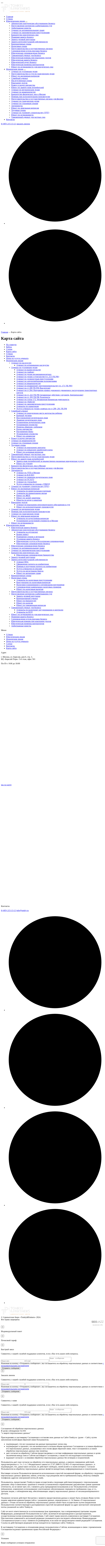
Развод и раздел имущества (23, 85)
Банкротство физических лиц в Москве (28, 94)
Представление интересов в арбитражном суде (31, 26)
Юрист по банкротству (26, 601)
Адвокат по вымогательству (28, 370)
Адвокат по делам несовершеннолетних (33, 374)
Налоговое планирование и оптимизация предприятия (40, 585)
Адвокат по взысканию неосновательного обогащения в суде (43, 505)
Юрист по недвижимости (22, 115)
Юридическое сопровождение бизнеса (28, 53)
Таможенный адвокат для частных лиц (28, 117)
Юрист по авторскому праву (28, 573)
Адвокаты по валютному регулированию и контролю (39, 610)
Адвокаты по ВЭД (24, 612)
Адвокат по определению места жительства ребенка (39, 413)
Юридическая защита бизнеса (24, 60)
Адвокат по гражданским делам (25, 101)
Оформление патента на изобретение (32, 564)
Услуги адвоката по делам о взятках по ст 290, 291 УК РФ (41, 409)
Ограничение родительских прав (30, 422)
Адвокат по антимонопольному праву (28, 30)
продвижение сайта (98, 1325)
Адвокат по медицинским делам (25, 90)
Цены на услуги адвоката (17, 358)
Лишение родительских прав (29, 420)
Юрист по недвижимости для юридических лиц (32, 67)
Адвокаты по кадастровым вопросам (32, 518)
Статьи (9, 349)
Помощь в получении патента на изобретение (36, 566)
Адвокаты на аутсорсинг (27, 532)
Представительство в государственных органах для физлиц (37, 99)
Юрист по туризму (24, 463)
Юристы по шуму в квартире (29, 500)
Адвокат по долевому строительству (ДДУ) (30, 113)
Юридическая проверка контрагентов (27, 65)
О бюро (9, 19)
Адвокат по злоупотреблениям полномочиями (36, 381)
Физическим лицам (14, 69)
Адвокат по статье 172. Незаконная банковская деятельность (42, 399)
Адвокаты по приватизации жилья (31, 493)
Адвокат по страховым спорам (24, 103)
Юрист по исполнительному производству (35, 507)
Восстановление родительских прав (32, 418)
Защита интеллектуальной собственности (29, 42)
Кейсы (9, 347)
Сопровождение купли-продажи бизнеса (29, 51)
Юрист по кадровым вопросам (29, 452)
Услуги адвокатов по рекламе (29, 569)
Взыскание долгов (19, 83)
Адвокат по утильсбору (26, 482)
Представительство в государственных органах (32, 49)
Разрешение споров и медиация (30, 537)
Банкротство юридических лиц (25, 35)
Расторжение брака (24, 431)
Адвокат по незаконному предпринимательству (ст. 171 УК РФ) (44, 386)
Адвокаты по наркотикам (27, 406)
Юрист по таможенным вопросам (31, 605)
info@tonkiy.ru (22, 910)
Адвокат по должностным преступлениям (34, 379)
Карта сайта (11, 351)
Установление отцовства (27, 434)
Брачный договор (24, 415)
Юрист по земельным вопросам (25, 108)
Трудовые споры (18, 110)
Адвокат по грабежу (25, 372)
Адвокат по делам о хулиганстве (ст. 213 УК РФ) (37, 377)
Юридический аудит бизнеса (23, 62)
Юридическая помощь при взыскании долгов (31, 58)
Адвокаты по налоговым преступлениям (34, 580)
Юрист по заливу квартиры (28, 498)
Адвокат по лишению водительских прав (34, 477)
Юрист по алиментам (25, 436)
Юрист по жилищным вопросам (25, 76)
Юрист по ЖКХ (23, 495)
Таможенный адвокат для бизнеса (26, 55)
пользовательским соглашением (15, 1389)
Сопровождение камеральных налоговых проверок (38, 587)
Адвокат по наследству (21, 363)
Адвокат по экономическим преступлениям (30, 33)
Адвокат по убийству (25, 402)
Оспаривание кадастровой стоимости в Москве (37, 521)
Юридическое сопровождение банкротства (35, 555)
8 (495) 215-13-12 (8, 124)
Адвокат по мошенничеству (23, 92)
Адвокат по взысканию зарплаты (30, 447)
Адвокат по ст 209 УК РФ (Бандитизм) (33, 388)
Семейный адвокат (19, 78)
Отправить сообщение (10, 1368)
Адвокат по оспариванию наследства (32, 365)
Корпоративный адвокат (27, 598)
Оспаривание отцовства (27, 425)
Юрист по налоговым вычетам (29, 589)
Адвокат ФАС (22, 562)
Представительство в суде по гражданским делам (32, 74)
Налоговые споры (19, 46)
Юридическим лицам (15, 21)
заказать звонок (23, 124)
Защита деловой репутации (23, 39)
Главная (9, 16)
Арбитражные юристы (21, 28)
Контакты (10, 119)
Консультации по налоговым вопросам (33, 582)
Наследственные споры (21, 81)
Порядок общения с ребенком (29, 427)
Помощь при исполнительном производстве (30, 97)
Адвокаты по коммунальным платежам (33, 491)
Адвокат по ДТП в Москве (28, 473)
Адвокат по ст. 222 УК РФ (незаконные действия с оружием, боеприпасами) (49, 395)
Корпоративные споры (21, 44)
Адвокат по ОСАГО (25, 479)
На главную (11, 345)
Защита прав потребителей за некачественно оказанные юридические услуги (50, 461)
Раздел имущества (24, 429)
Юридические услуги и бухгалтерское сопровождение (40, 541)
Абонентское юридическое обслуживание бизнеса (33, 23)
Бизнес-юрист (22, 534)
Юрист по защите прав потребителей (27, 87)
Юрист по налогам (24, 603)
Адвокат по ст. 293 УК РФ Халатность (33, 397)
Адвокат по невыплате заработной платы (34, 450)
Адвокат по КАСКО (25, 475)
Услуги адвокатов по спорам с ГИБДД (33, 484)
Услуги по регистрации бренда (29, 571)
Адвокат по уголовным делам (24, 71)
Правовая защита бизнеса (22, 37)
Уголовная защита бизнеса (28, 539)
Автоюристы (17, 106)
